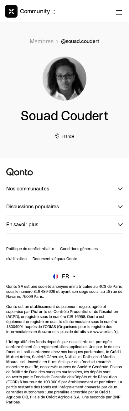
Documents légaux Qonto (55, 259)
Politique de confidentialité (30, 249)
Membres (42, 41)
